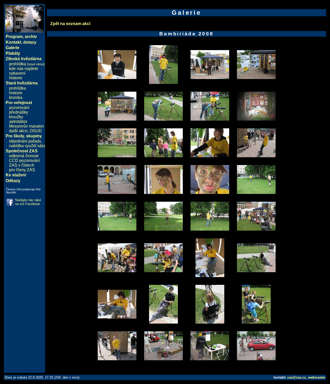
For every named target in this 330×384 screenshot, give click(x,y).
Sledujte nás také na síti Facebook (28, 202)
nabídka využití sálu (27, 146)
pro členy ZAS (22, 170)
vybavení (17, 73)
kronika (15, 97)
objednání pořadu (25, 141)
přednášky (18, 112)
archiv (31, 36)
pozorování (19, 107)
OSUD (36, 131)
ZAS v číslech (21, 165)
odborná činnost (23, 156)
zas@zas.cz (296, 377)
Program (14, 36)
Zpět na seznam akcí (70, 23)
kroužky (16, 117)
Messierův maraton (26, 126)
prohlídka (27, 64)
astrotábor (18, 121)
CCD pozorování (24, 160)
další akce (18, 131)
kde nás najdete (23, 68)
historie (15, 78)
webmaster (316, 377)
